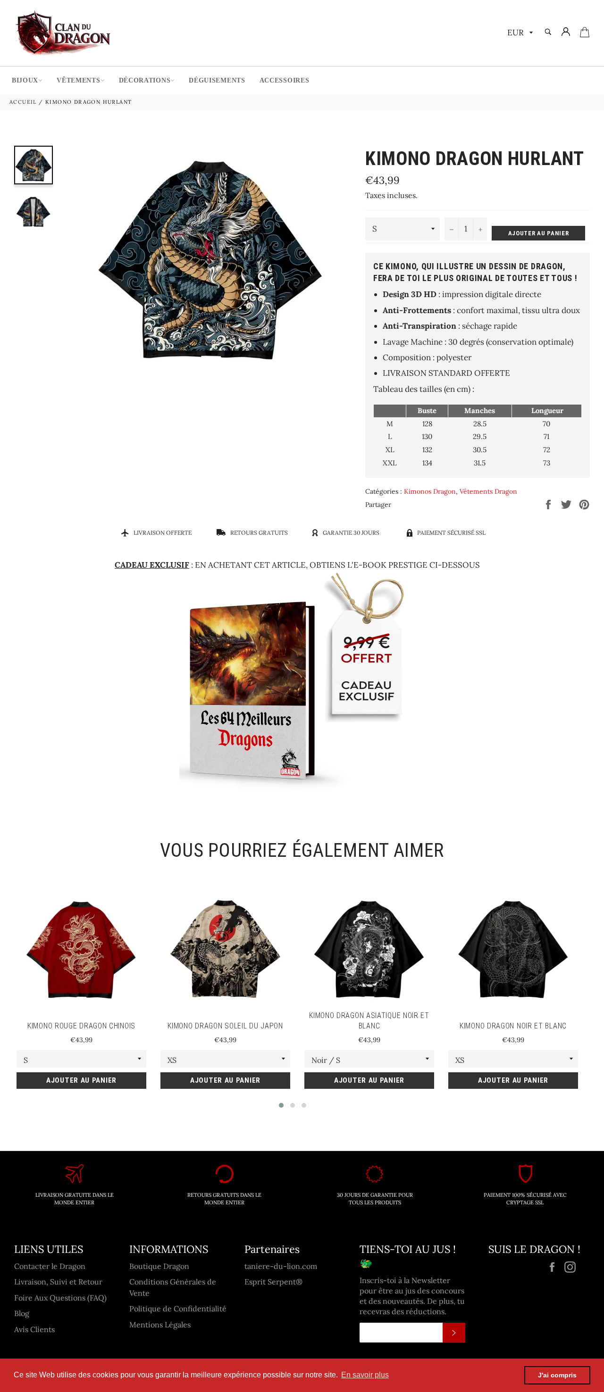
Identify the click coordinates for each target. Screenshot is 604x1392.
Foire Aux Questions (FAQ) (60, 1297)
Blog (21, 1313)
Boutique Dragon (159, 1266)
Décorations (145, 80)
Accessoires (285, 80)
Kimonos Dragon (430, 491)
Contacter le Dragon (49, 1266)
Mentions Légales (160, 1324)
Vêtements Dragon (488, 491)
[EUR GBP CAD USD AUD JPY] (519, 33)
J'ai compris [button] (557, 1375)
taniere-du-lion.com (280, 1266)
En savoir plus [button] (365, 1375)
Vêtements (78, 80)
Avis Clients (34, 1329)
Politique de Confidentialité (177, 1308)
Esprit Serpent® (273, 1281)
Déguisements (217, 80)
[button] (281, 1105)
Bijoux (25, 80)
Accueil (23, 102)
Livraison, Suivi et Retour (58, 1281)
